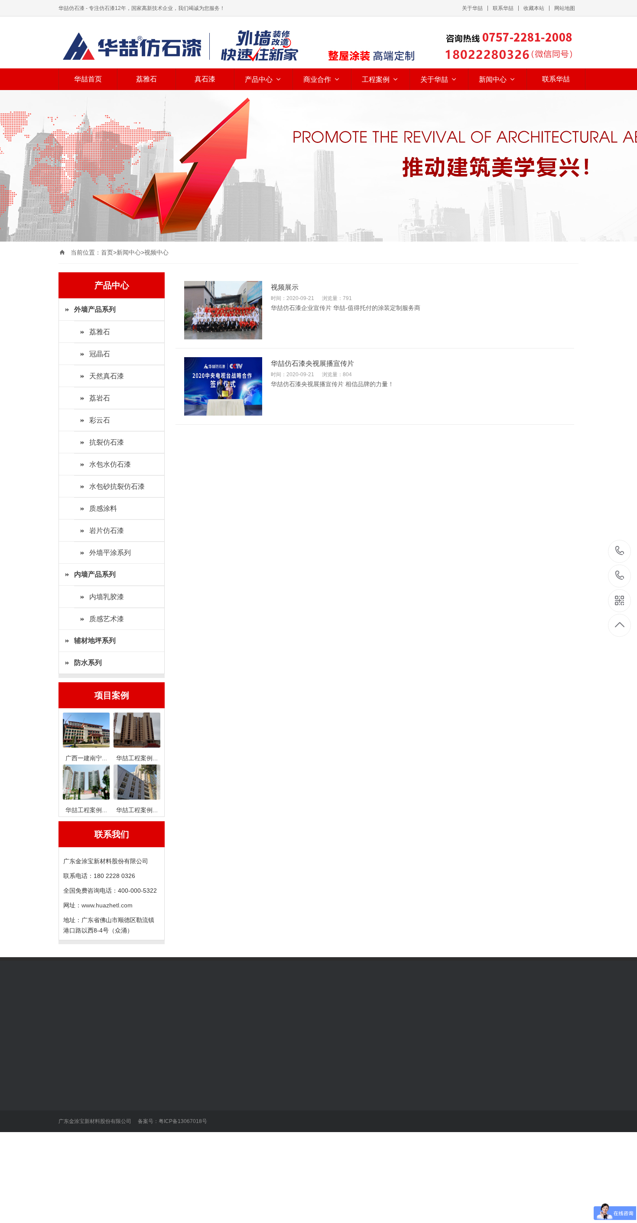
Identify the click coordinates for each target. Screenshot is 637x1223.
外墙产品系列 (79, 1062)
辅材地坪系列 (139, 1113)
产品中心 (259, 79)
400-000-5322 (619, 576)
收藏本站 (533, 8)
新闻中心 (493, 79)
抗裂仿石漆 (106, 442)
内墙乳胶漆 (106, 596)
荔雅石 (146, 79)
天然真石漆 (106, 376)
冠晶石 (99, 354)
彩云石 (99, 420)
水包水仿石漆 (110, 464)
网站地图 (564, 8)
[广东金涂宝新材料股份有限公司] (318, 45)
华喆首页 (88, 79)
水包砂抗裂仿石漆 (117, 486)
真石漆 (205, 79)
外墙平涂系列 (110, 552)
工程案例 (376, 79)
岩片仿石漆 (106, 530)
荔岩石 (99, 398)
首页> (109, 252)
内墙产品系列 (139, 1062)
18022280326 (619, 551)
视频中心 (156, 252)
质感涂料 (103, 508)
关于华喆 (472, 8)
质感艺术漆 (106, 619)
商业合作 (317, 79)
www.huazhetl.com (107, 905)
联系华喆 (503, 8)
